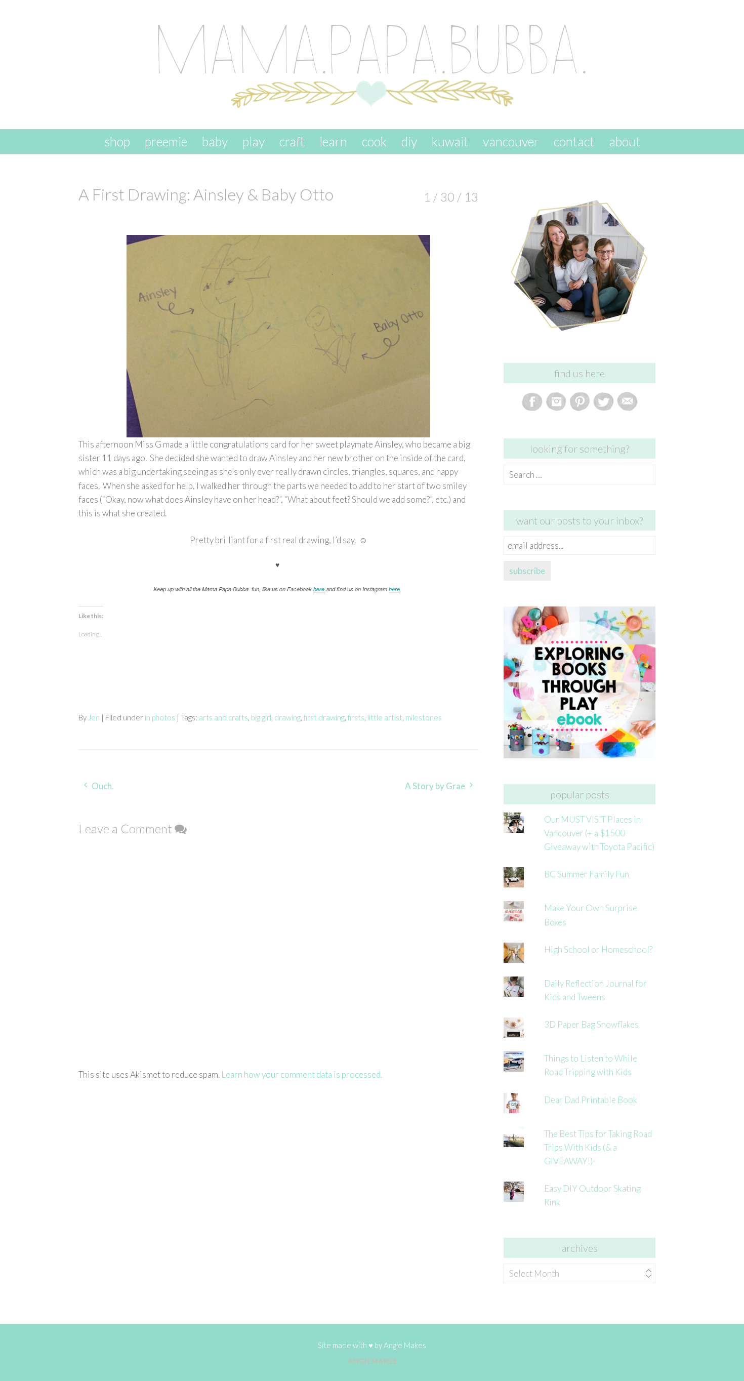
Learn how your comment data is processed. (301, 1074)
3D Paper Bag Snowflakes (591, 1024)
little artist (384, 717)
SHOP (117, 141)
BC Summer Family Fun (586, 874)
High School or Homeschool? (598, 949)
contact (574, 141)
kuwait (450, 141)
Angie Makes (405, 1345)
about (624, 141)
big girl (261, 717)
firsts (356, 717)
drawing (287, 717)
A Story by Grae (435, 786)
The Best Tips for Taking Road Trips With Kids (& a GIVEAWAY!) (598, 1147)
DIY (409, 141)
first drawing (324, 717)
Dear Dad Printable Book (590, 1099)
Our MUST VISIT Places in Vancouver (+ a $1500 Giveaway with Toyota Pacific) (599, 833)
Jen (94, 717)
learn (333, 141)
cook (374, 141)
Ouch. (103, 786)
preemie (166, 141)
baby (215, 141)
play (253, 141)
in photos (160, 717)
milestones (423, 717)
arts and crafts (223, 717)
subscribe (527, 570)
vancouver (511, 141)
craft (292, 141)
